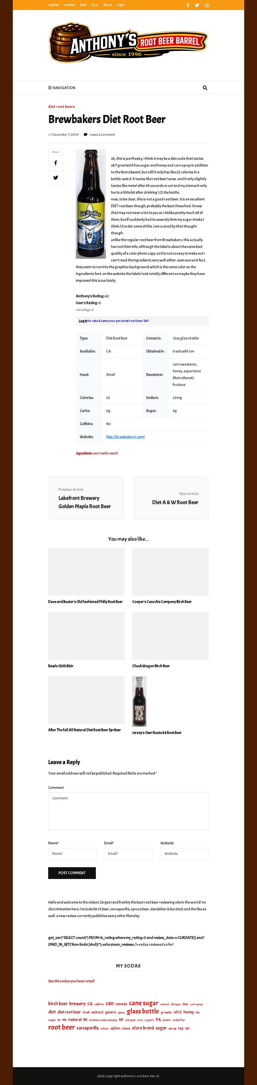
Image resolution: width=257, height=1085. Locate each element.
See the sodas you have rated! (71, 981)
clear (185, 1004)
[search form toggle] (205, 88)
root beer (61, 1027)
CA (90, 1003)
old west (130, 1020)
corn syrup (196, 1004)
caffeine (99, 1004)
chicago (175, 1004)
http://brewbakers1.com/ (125, 437)
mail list (53, 5)
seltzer (104, 1028)
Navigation (64, 87)
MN (64, 1020)
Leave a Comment (102, 134)
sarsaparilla (88, 1028)
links (83, 5)
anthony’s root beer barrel (139, 1076)
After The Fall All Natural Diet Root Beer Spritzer (84, 730)
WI (187, 1028)
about (107, 5)
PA (158, 1019)
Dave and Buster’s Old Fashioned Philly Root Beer (85, 601)
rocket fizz (178, 1020)
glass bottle (143, 1011)
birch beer (58, 1004)
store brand (143, 1028)
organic (149, 1020)
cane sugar (143, 1003)
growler (166, 1012)
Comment (56, 787)
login (120, 5)
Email (109, 843)
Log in (83, 321)
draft (86, 1012)
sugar (161, 1028)
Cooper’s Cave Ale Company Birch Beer (162, 601)
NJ (85, 1019)
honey (188, 1012)
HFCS (178, 1012)
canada (121, 1003)
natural (75, 1019)
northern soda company (103, 1020)
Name (53, 843)
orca (140, 1020)
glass (121, 1012)
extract (97, 1012)
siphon (115, 1028)
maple (52, 1020)
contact (69, 5)
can (109, 1003)
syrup (172, 1028)
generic (110, 1012)
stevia (126, 1028)
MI (58, 1020)
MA (198, 1012)
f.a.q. (95, 5)
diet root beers (61, 106)
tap (180, 1028)
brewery (77, 1004)
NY (121, 1019)
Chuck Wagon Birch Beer (151, 666)
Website (167, 843)
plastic (167, 1020)
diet (52, 1012)
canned (164, 1004)
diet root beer (69, 1012)
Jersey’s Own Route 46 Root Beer (157, 732)
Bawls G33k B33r (61, 666)
